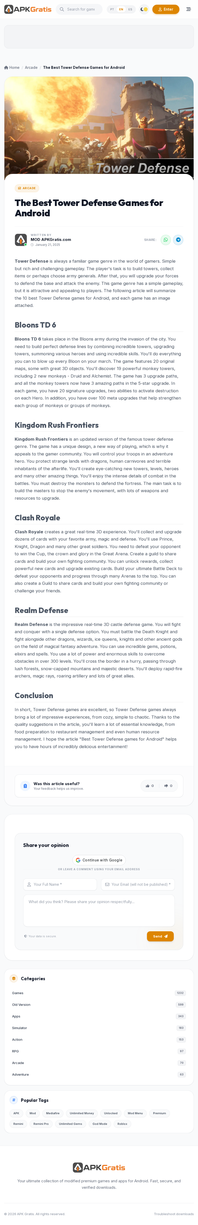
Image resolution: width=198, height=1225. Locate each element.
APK (16, 1113)
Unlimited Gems (70, 1124)
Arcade (31, 67)
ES (130, 9)
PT (112, 9)
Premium (159, 1113)
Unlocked (111, 1113)
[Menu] (189, 9)
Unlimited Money (82, 1113)
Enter (168, 9)
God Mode (100, 1124)
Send (157, 936)
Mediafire (53, 1113)
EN (121, 9)
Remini (18, 1124)
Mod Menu (135, 1113)
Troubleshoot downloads (174, 1214)
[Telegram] (178, 240)
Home (14, 67)
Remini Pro (41, 1124)
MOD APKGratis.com (51, 239)
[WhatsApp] (166, 240)
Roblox (122, 1124)
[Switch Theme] (144, 9)
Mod (33, 1113)
